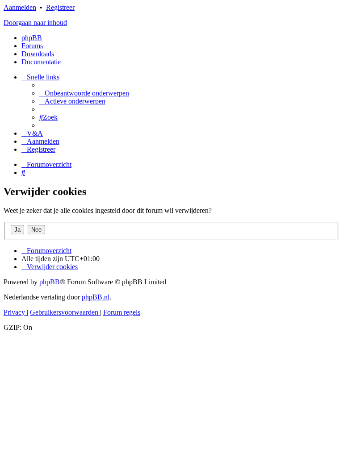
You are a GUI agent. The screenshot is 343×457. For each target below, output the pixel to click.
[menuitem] (84, 93)
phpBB (31, 38)
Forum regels (121, 312)
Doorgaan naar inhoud (35, 22)
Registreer (60, 7)
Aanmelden (20, 7)
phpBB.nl (95, 297)
